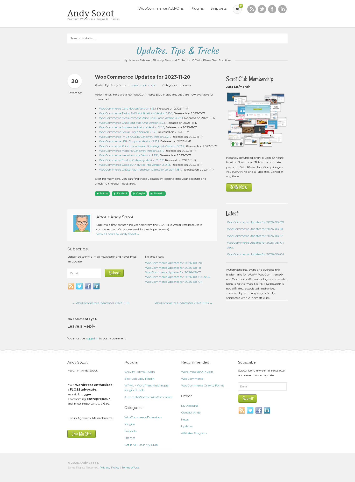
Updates (185, 85)
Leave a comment (143, 85)
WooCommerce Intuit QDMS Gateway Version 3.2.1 (134, 136)
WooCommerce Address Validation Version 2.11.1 (131, 127)
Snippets (219, 8)
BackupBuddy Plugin (139, 378)
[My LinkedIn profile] (282, 9)
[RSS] (251, 9)
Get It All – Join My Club (141, 445)
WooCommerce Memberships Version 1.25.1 (128, 155)
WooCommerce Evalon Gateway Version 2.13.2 (131, 160)
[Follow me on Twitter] (262, 9)
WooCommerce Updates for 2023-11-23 (184, 303)
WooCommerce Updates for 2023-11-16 (100, 303)
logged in (91, 338)
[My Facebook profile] (272, 9)
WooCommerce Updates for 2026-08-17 (255, 236)
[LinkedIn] (96, 286)
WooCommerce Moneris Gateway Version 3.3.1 (131, 150)
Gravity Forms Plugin (139, 371)
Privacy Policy (110, 467)
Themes (129, 438)
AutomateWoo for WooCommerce (148, 397)
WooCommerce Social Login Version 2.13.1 (127, 132)
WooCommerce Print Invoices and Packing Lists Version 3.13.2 (142, 146)
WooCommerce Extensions (143, 417)
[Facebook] (88, 286)
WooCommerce (192, 378)
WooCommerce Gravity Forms (202, 385)
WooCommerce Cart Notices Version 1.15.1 (127, 108)
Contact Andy (191, 412)
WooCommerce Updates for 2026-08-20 (255, 222)
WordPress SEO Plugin (197, 371)
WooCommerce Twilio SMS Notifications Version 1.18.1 (135, 113)
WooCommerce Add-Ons (161, 8)
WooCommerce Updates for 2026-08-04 (255, 254)
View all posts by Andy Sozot (118, 234)
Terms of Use (130, 467)
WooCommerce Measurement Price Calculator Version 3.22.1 (141, 118)
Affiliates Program (194, 433)
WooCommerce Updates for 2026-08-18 (255, 229)
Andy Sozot (90, 13)
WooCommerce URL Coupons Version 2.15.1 (129, 141)
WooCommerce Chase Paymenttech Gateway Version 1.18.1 (140, 169)
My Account (189, 405)
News (185, 419)
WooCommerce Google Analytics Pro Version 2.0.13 (134, 164)
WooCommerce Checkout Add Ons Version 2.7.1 (132, 122)
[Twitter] (80, 286)
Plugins (197, 8)
